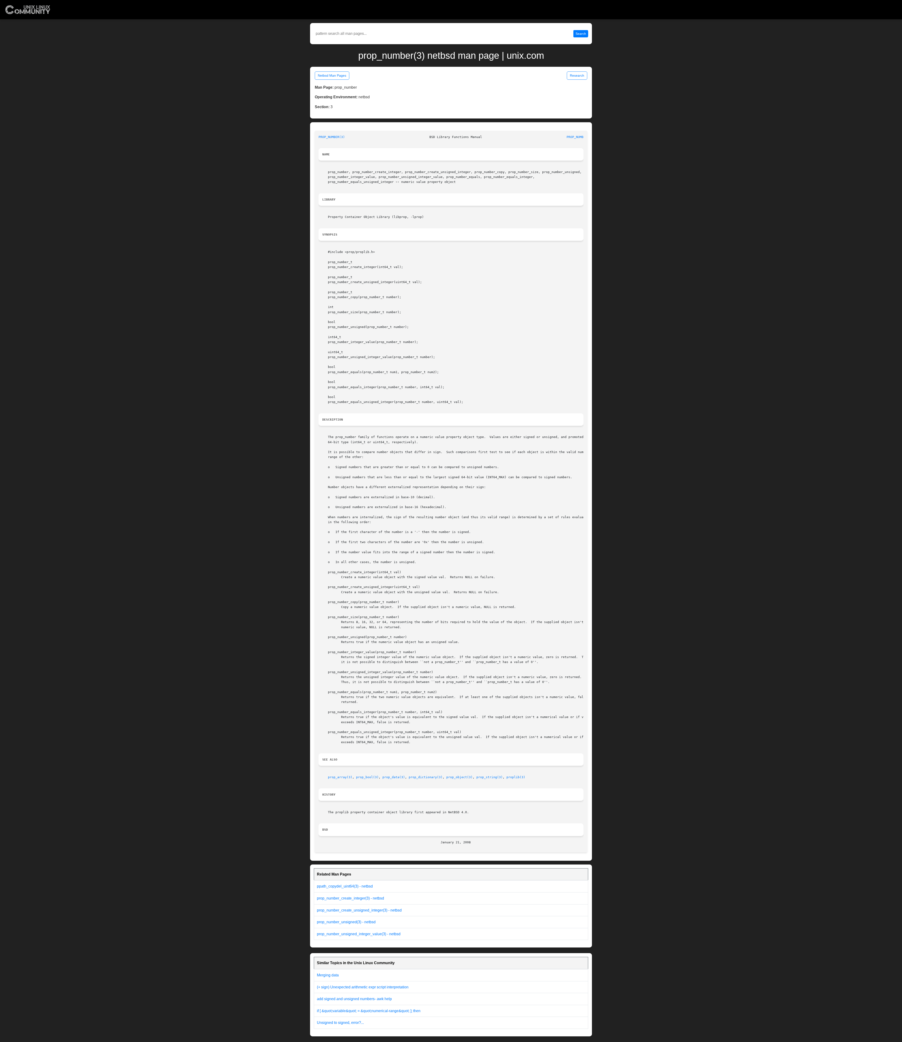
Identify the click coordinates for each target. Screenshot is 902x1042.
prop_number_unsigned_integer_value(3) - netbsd (358, 934)
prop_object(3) (459, 777)
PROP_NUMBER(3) (332, 137)
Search (580, 34)
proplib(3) (515, 777)
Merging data (328, 975)
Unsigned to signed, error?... (340, 1023)
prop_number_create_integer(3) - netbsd (350, 898)
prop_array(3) (340, 777)
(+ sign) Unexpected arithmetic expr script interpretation (362, 987)
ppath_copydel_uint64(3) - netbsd (345, 886)
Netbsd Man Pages (332, 75)
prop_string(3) (489, 777)
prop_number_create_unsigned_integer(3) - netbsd (359, 910)
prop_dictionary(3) (426, 777)
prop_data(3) (393, 777)
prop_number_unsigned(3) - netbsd (346, 922)
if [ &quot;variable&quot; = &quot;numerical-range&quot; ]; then (368, 1011)
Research (577, 75)
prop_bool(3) (367, 777)
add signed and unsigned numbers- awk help (354, 999)
